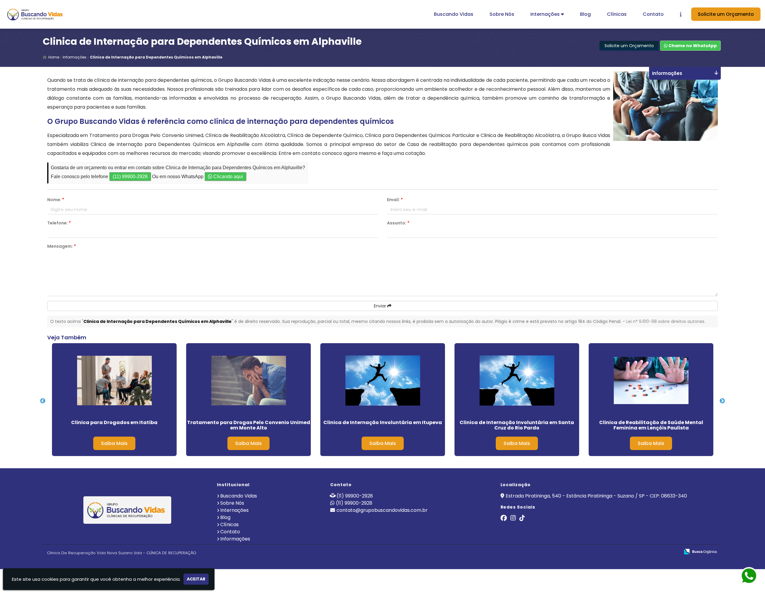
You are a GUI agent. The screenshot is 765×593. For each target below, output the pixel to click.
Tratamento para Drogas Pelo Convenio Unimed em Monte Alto (248, 425)
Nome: (55, 200)
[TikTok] (522, 518)
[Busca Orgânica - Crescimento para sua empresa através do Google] (700, 551)
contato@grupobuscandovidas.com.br (382, 510)
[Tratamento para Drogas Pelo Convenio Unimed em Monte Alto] (248, 380)
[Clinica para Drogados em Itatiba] (114, 380)
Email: (395, 200)
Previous (43, 401)
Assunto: (398, 223)
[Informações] (680, 14)
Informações (235, 538)
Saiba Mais (114, 443)
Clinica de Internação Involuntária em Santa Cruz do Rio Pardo (517, 425)
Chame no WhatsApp (692, 46)
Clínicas (617, 14)
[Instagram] (513, 518)
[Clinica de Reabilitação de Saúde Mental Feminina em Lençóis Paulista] (651, 380)
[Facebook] (504, 518)
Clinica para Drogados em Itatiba (114, 422)
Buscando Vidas (453, 14)
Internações (545, 14)
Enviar (380, 306)
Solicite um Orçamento (726, 14)
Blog (585, 14)
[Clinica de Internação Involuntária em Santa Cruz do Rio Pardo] (517, 380)
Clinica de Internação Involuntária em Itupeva (382, 422)
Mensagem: (61, 246)
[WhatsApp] (744, 576)
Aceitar (196, 579)
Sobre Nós (501, 14)
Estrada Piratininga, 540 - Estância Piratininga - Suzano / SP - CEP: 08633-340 (596, 495)
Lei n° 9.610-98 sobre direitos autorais (665, 321)
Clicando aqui (227, 176)
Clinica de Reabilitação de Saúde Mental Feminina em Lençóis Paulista (651, 425)
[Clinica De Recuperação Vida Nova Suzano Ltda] (127, 510)
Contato (653, 14)
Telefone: (59, 223)
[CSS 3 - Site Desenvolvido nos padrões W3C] (652, 552)
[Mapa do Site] (616, 552)
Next (722, 401)
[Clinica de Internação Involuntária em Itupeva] (382, 380)
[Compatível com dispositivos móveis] (673, 552)
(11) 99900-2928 (130, 176)
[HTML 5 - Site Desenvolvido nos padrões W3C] (631, 552)
